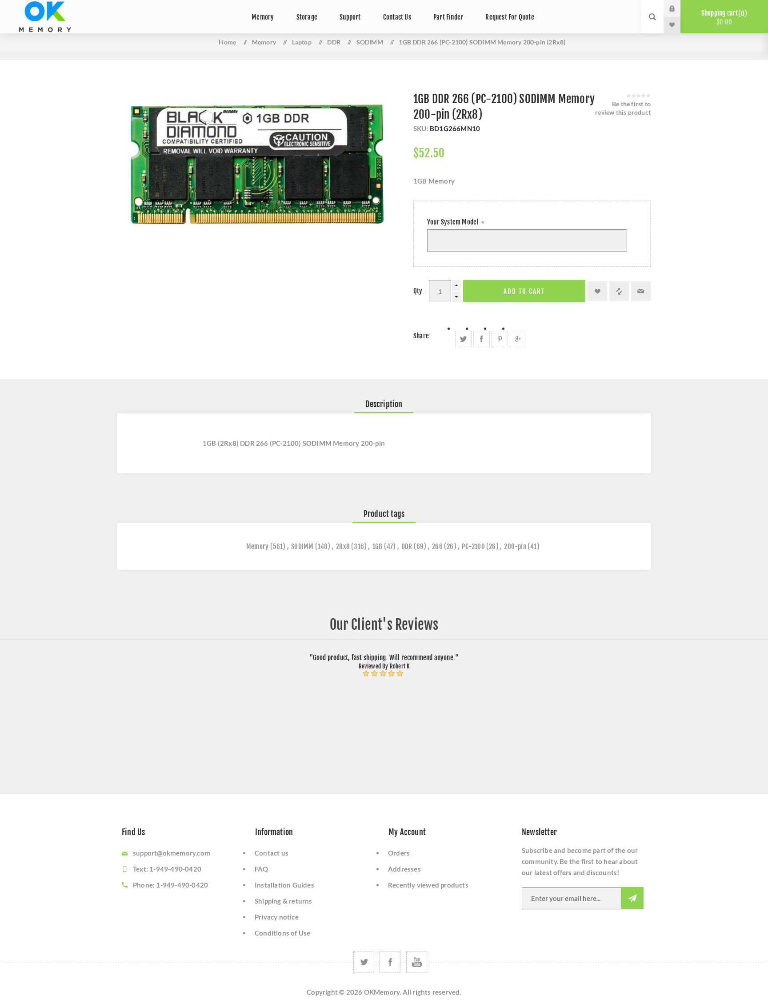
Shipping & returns (283, 901)
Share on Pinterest (500, 339)
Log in (678, 8)
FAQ (261, 869)
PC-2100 (473, 546)
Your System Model (453, 222)
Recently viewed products (428, 885)
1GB (377, 546)
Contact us (271, 853)
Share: (422, 336)
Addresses (404, 869)
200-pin (515, 546)
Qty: (418, 291)
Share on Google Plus (518, 339)
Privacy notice (277, 917)
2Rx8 (343, 546)
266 (437, 546)
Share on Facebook (481, 339)
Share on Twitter (463, 339)
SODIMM (302, 546)
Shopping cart (722, 17)
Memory (257, 546)
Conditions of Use (282, 933)
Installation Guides (284, 885)
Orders (399, 853)
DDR (406, 546)
